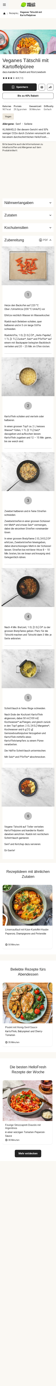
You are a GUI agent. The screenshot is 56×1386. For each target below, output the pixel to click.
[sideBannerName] (28, 175)
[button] (28, 215)
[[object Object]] (42, 87)
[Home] (4, 14)
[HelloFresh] (28, 4)
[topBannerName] (28, 24)
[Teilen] (50, 87)
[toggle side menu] (4, 4)
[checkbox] (3, 78)
